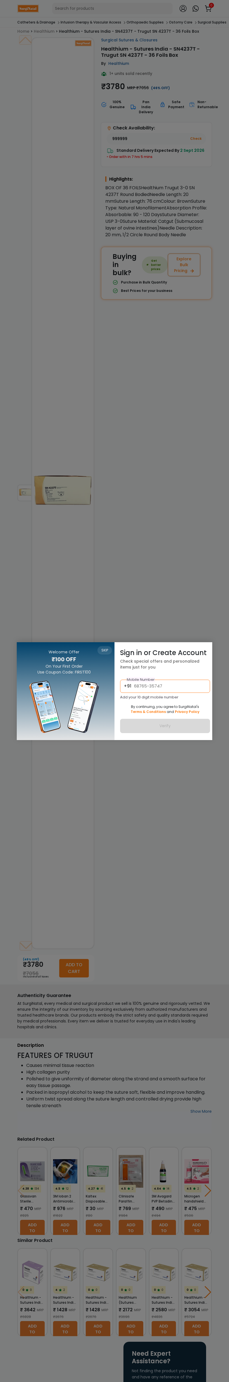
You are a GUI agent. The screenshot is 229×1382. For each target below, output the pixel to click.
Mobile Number (141, 679)
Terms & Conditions (148, 711)
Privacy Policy (187, 711)
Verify (165, 726)
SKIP (104, 650)
